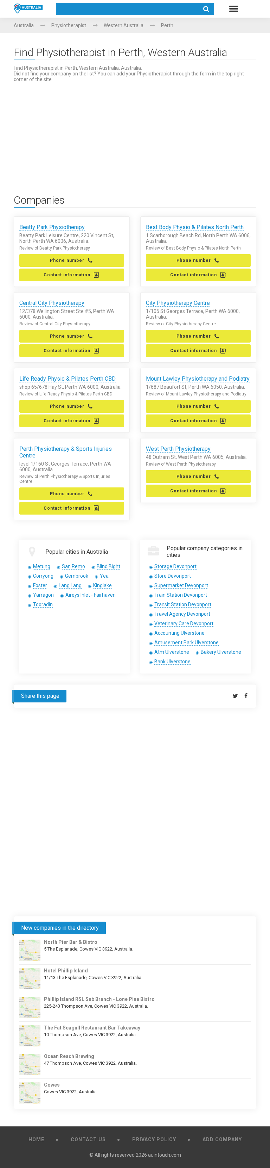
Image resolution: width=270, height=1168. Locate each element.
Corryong (43, 576)
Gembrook (76, 576)
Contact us (88, 1139)
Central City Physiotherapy (51, 303)
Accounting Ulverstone (179, 633)
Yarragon (43, 595)
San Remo (73, 566)
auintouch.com (164, 1155)
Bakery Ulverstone (221, 652)
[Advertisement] (135, 131)
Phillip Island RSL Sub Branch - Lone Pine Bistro (99, 999)
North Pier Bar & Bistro (70, 942)
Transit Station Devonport (182, 604)
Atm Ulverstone (171, 652)
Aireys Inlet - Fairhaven (90, 595)
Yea (104, 576)
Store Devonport (172, 576)
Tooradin (43, 604)
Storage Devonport (175, 566)
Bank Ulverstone (172, 661)
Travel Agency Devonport (182, 614)
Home (36, 1139)
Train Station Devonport (180, 595)
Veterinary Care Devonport (183, 623)
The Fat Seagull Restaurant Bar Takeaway (92, 1027)
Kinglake (102, 585)
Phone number (67, 260)
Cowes (52, 1084)
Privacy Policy (154, 1139)
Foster (40, 585)
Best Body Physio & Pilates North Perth (195, 227)
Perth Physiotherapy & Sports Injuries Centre (65, 452)
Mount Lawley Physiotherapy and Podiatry (198, 378)
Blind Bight (108, 566)
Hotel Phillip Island (66, 970)
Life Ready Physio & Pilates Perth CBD (67, 378)
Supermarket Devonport (181, 585)
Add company (222, 1139)
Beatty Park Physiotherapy (52, 227)
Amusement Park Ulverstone (186, 642)
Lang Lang (70, 585)
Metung (41, 566)
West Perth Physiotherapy (178, 448)
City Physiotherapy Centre (178, 303)
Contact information (67, 274)
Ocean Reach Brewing (69, 1056)
